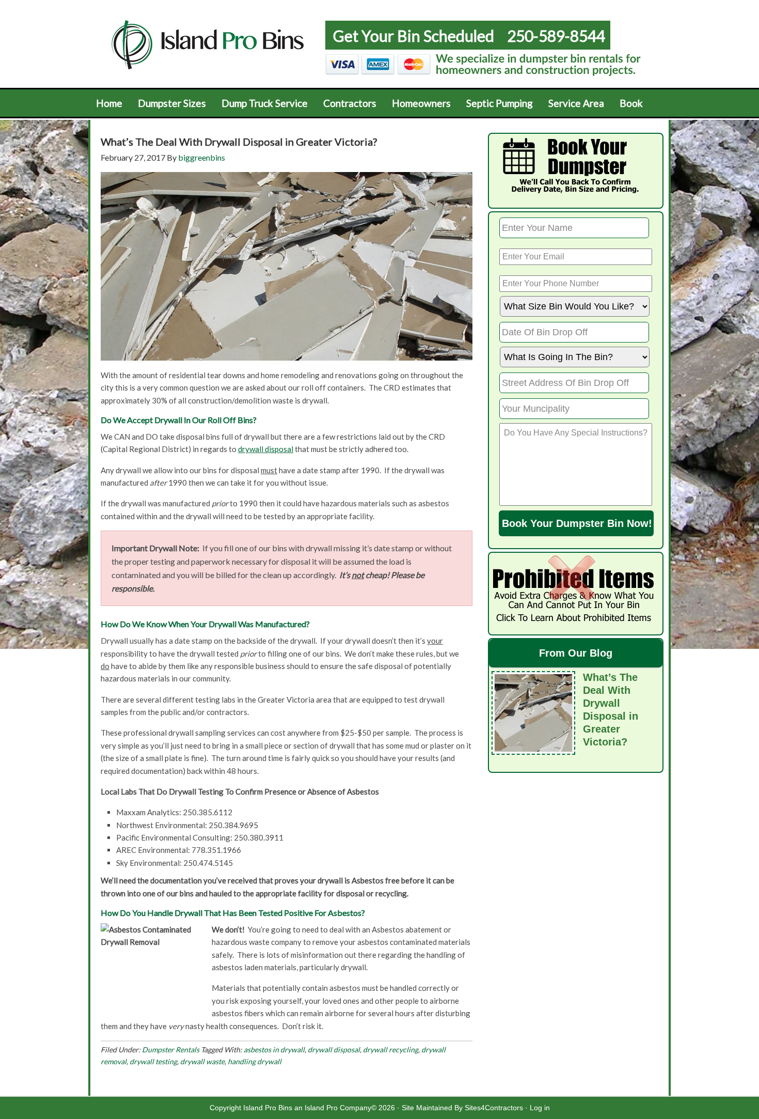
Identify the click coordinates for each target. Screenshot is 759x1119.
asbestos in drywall (274, 1049)
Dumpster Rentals (170, 1049)
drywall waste (202, 1061)
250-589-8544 (556, 35)
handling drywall (254, 1061)
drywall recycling (390, 1049)
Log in (540, 1108)
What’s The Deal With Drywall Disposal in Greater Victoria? (239, 141)
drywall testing (153, 1061)
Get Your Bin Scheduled (413, 35)
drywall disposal (265, 449)
